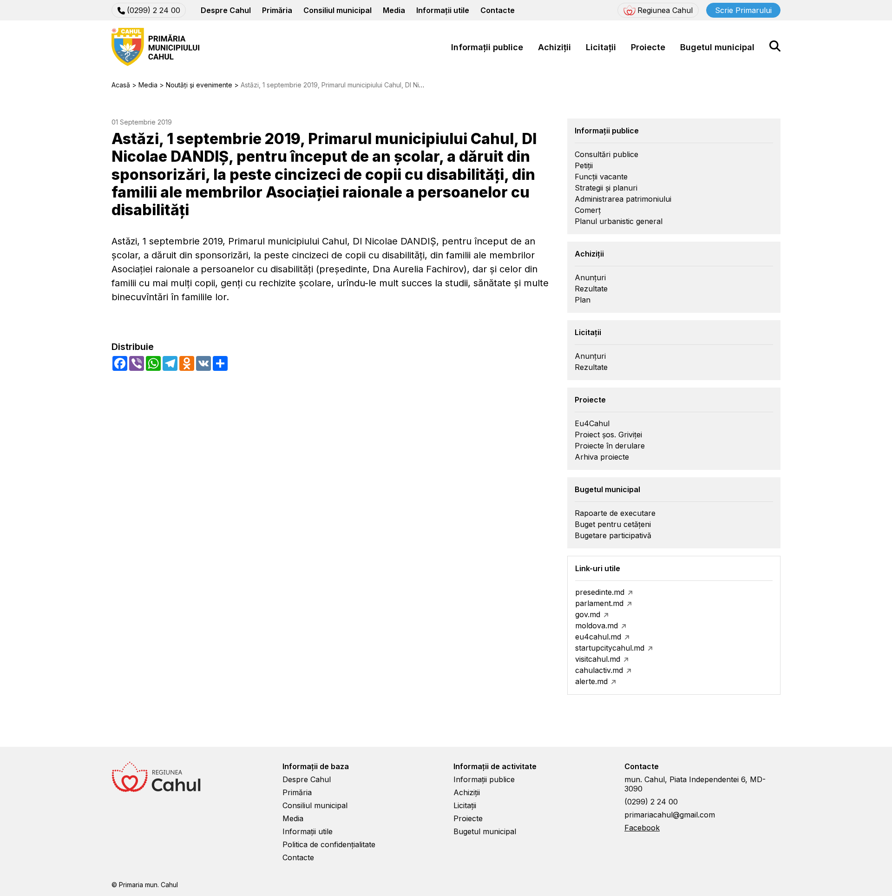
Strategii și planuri (606, 187)
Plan (582, 299)
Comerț (588, 210)
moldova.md (596, 625)
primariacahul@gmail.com (669, 814)
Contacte (497, 10)
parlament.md (599, 603)
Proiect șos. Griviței (608, 434)
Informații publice (487, 47)
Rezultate (591, 288)
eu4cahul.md (598, 636)
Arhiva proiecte (602, 456)
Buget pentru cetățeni (613, 524)
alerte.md (591, 681)
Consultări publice (606, 154)
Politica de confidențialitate (328, 844)
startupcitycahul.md (609, 647)
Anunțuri (590, 277)
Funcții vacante (601, 176)
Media (394, 10)
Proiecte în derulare (610, 445)
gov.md (587, 614)
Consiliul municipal (337, 10)
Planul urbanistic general (618, 221)
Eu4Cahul (592, 423)
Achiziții (554, 47)
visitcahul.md (597, 659)
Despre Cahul (226, 10)
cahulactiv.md (599, 670)
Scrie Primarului (743, 10)
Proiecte (648, 47)
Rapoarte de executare (615, 513)
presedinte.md (599, 592)
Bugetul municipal (717, 47)
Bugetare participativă (613, 535)
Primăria (277, 10)
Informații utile (442, 10)
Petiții (584, 165)
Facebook (642, 827)
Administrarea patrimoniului (623, 199)
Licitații (601, 47)
